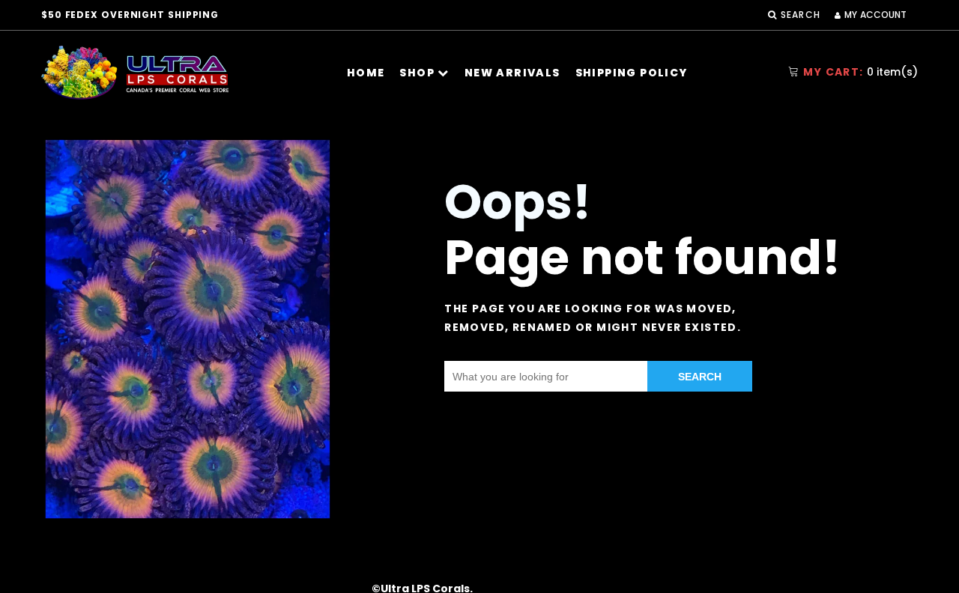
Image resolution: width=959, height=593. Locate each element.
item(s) (860, 71)
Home (366, 72)
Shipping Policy (631, 72)
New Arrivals (512, 72)
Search (699, 377)
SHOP (418, 72)
